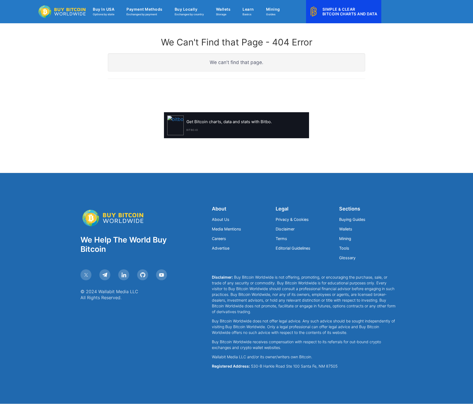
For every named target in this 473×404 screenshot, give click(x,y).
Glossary (347, 257)
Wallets (345, 229)
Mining (345, 238)
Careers (219, 238)
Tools (344, 248)
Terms (281, 238)
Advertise (220, 248)
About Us (220, 219)
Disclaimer (285, 229)
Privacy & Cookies (292, 219)
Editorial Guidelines (293, 248)
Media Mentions (226, 229)
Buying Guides (352, 219)
